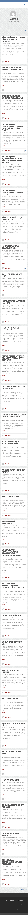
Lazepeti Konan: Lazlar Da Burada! (13, 387)
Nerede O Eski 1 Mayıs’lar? (9, 522)
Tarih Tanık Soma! (10, 497)
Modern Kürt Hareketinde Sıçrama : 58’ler (13, 192)
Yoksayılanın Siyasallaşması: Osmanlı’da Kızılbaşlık (13, 586)
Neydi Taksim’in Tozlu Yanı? (12, 753)
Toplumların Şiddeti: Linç (12, 275)
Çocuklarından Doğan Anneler (13, 806)
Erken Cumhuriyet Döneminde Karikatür (12, 97)
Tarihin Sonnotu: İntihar (10, 671)
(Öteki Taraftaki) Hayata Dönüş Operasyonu (14, 416)
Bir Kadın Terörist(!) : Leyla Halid (12, 218)
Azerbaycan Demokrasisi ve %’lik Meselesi (12, 862)
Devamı (3, 56)
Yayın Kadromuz (20, 900)
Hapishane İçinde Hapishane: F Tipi (10, 442)
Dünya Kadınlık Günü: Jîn (12, 643)
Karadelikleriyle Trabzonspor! (10, 247)
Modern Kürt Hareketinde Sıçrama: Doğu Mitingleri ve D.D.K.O (13, 127)
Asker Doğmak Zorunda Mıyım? (13, 471)
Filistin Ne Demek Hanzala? (10, 329)
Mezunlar (6, 904)
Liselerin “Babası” (10, 780)
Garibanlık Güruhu (11, 615)
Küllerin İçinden (10, 698)
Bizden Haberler (20, 904)
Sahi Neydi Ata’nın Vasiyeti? (10, 834)
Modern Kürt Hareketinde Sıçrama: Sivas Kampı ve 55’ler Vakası (13, 159)
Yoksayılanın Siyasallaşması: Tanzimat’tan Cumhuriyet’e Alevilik (13, 553)
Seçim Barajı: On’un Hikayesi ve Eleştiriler (13, 69)
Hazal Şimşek (8, 61)
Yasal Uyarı (11, 909)
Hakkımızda (12, 900)
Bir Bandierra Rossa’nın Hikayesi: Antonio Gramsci (14, 39)
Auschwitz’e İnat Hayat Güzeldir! (13, 724)
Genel (6, 900)
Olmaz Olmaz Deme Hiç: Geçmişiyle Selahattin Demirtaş (13, 358)
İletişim (17, 909)
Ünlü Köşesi (13, 904)
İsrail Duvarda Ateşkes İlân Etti (13, 302)
